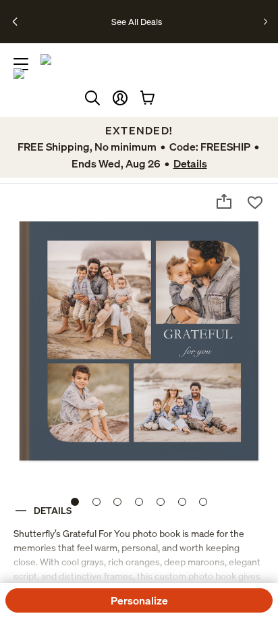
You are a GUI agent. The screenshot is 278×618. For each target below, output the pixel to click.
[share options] (224, 201)
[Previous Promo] (15, 22)
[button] (120, 98)
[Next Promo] (265, 22)
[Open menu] (20, 64)
